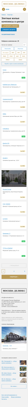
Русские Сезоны (7, 189)
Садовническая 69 (8, 99)
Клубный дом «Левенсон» (10, 84)
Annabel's (5, 158)
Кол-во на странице (7, 45)
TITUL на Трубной (7, 248)
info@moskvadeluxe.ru (8, 297)
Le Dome (5, 218)
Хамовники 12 (6, 233)
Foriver (4, 70)
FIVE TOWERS (6, 204)
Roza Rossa (5, 345)
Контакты (4, 399)
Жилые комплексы (16, 397)
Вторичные (20, 48)
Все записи (14, 386)
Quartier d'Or (6, 143)
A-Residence (6, 128)
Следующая (13, 277)
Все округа (5, 52)
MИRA (4, 114)
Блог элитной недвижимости (9, 395)
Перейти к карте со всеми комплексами (14, 63)
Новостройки (8, 48)
